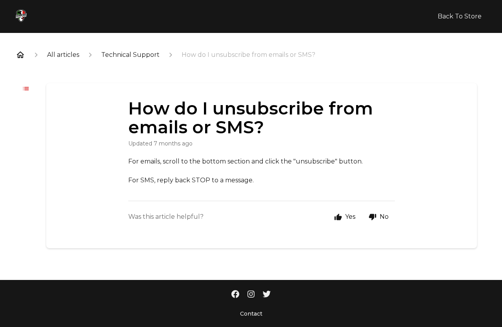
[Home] (20, 55)
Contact (251, 313)
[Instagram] (251, 294)
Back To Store (460, 16)
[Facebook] (235, 294)
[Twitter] (266, 294)
